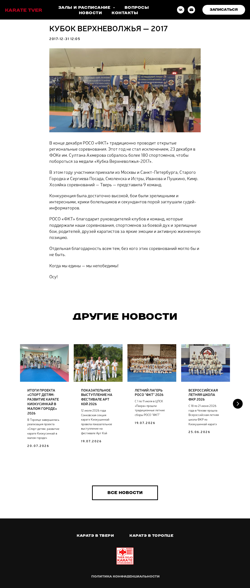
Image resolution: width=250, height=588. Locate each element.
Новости (90, 13)
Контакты (125, 13)
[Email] (191, 9)
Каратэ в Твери (95, 535)
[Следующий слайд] (238, 404)
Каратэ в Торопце (151, 535)
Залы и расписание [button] (85, 7)
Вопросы (137, 7)
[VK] (180, 9)
